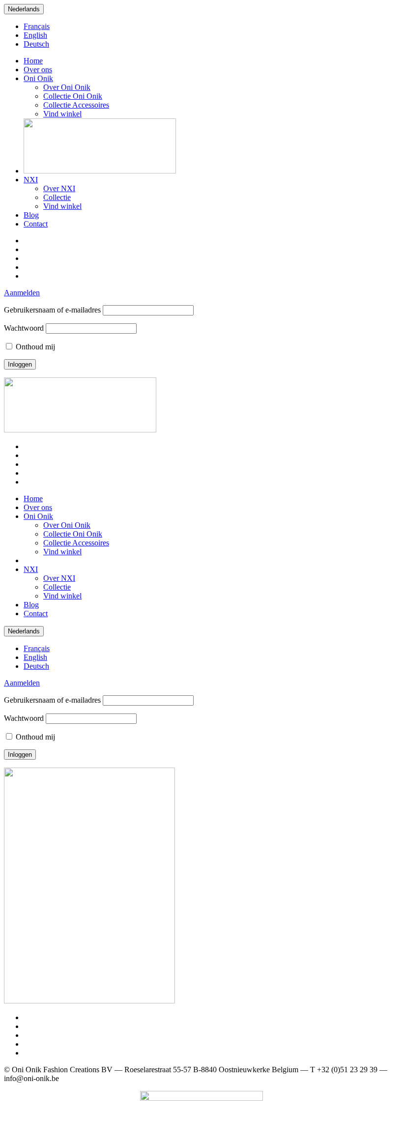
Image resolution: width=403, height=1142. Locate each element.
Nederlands (24, 9)
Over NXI (59, 188)
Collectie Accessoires (76, 105)
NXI (31, 179)
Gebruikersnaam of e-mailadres (52, 310)
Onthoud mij (34, 347)
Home (33, 61)
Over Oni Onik (66, 87)
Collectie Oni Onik (72, 96)
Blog (31, 215)
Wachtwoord (24, 328)
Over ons (38, 69)
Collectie (57, 197)
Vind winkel (62, 114)
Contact (36, 224)
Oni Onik (38, 78)
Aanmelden (22, 292)
